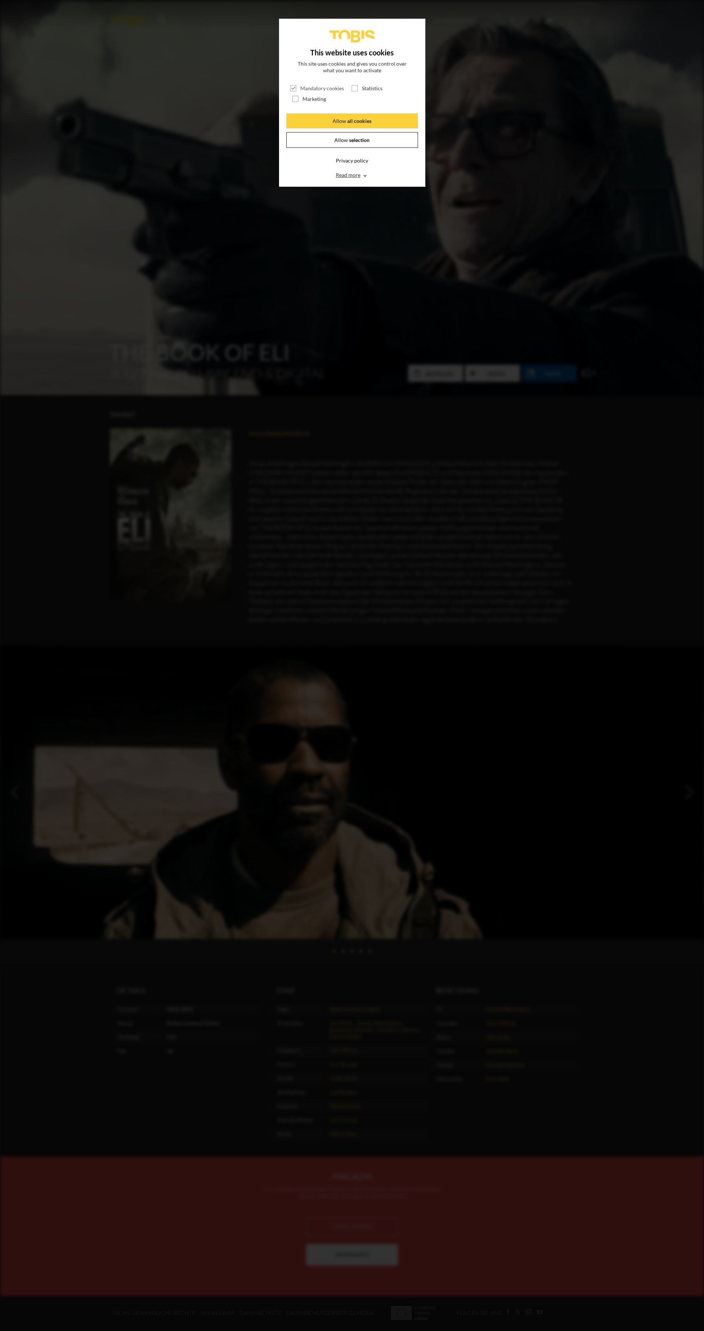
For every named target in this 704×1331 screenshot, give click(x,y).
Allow (352, 121)
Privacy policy (352, 160)
